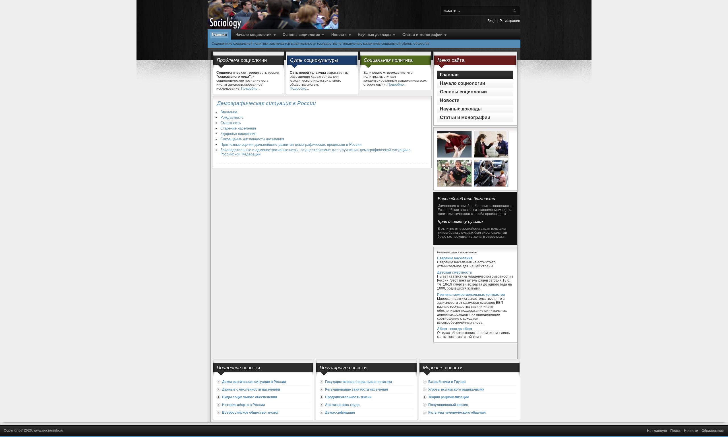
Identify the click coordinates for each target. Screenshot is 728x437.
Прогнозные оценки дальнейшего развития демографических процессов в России (290, 144)
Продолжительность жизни (348, 397)
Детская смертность (454, 272)
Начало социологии (253, 34)
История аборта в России (243, 405)
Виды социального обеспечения (249, 397)
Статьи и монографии (422, 34)
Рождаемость (232, 117)
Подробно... (250, 89)
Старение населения (238, 128)
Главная (219, 34)
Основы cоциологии (301, 34)
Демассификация (340, 413)
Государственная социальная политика (358, 382)
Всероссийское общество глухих (250, 413)
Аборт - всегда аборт (454, 329)
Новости (339, 34)
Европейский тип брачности (466, 198)
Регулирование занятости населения (356, 389)
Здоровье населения (238, 134)
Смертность (230, 123)
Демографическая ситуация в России (254, 382)
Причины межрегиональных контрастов (471, 295)
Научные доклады (374, 34)
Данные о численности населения (251, 389)
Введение (228, 112)
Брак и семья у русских (461, 221)
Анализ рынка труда (342, 405)
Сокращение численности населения (252, 139)
